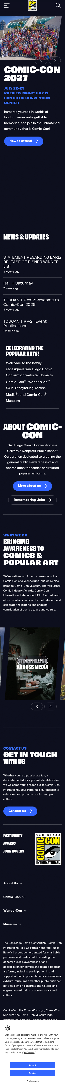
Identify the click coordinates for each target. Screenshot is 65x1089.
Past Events (13, 834)
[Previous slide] (41, 60)
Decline (32, 1073)
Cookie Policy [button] (16, 1049)
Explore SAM (32, 660)
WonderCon (12, 910)
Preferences (32, 1081)
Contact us (17, 811)
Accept (32, 1065)
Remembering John (29, 500)
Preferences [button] (29, 1052)
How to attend (21, 141)
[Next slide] (54, 60)
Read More (32, 264)
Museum (10, 924)
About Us (10, 883)
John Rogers (13, 850)
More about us (29, 486)
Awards (9, 842)
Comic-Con (12, 897)
